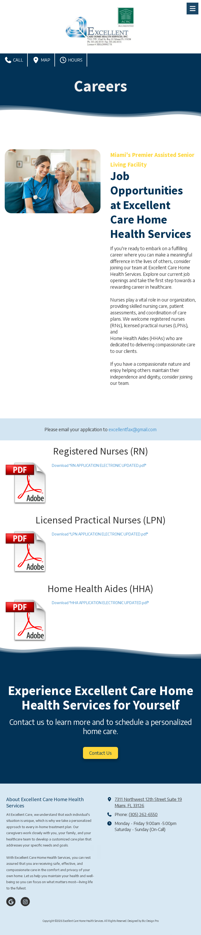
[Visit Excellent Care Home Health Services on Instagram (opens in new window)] (25, 901)
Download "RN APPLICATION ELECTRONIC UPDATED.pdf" (99, 465)
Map (45, 60)
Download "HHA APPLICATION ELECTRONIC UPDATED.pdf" (100, 602)
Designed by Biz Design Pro (143, 920)
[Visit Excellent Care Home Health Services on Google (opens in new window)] (10, 901)
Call (17, 60)
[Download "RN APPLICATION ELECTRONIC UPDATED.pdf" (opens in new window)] (26, 483)
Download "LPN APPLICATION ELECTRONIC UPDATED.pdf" (100, 534)
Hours (74, 60)
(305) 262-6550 (143, 814)
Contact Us (100, 753)
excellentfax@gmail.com (133, 429)
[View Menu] (192, 8)
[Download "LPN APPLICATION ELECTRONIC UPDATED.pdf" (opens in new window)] (26, 551)
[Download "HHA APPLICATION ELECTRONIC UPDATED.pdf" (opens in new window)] (26, 620)
